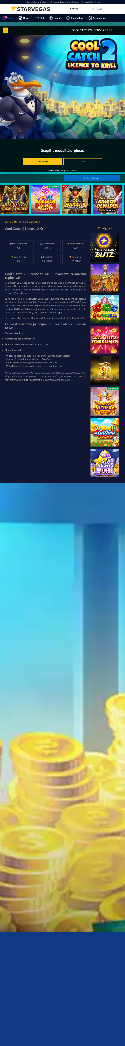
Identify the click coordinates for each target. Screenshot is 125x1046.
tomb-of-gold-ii (8, 186)
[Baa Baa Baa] (104, 309)
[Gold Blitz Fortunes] (104, 340)
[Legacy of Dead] (104, 370)
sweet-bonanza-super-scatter (42, 188)
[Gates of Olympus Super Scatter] (104, 401)
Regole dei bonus (92, 178)
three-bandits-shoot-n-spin (75, 186)
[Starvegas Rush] (104, 463)
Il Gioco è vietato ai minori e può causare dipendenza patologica (52, 2)
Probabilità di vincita (91, 2)
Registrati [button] (97, 9)
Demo (83, 161)
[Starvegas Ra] (104, 278)
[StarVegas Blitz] (104, 247)
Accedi (74, 9)
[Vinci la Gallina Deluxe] (104, 432)
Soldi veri (42, 161)
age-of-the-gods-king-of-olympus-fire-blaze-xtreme (106, 188)
